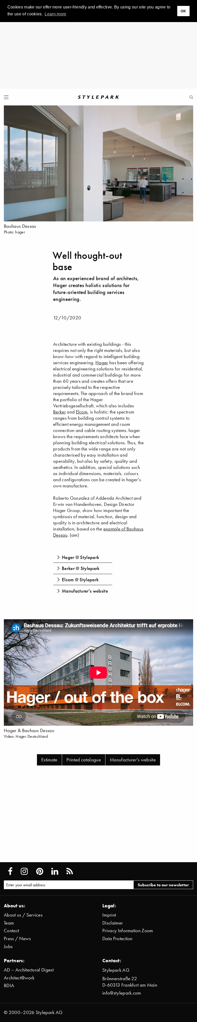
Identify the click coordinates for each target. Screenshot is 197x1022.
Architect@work (19, 978)
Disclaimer (112, 923)
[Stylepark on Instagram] (24, 871)
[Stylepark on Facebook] (10, 871)
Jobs (8, 946)
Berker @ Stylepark (81, 568)
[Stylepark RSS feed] (69, 871)
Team (9, 923)
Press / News (17, 938)
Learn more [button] (55, 14)
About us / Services (23, 915)
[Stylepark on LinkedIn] (54, 871)
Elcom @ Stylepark (80, 579)
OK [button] (183, 11)
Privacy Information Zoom (127, 930)
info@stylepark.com (121, 992)
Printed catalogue (83, 760)
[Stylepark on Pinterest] (39, 871)
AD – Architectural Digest (29, 970)
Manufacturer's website (85, 591)
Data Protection (117, 938)
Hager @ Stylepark (80, 557)
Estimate (49, 760)
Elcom (82, 412)
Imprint (109, 915)
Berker (59, 412)
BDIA (9, 985)
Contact (11, 930)
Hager (101, 363)
